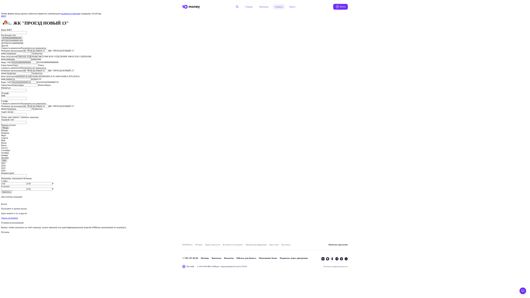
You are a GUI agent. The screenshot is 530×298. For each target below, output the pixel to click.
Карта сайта (274, 245)
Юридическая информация (256, 245)
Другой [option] (4, 45)
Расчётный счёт (8, 35)
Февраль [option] (5, 133)
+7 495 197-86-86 (190, 258)
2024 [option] (3, 165)
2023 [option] (3, 163)
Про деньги (285, 245)
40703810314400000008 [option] (12, 43)
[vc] (346, 258)
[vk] (323, 258)
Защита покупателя (212, 245)
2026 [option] (3, 170)
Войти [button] (343, 7)
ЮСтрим (198, 245)
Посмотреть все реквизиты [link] (33, 48)
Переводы (263, 7)
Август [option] (4, 148)
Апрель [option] (4, 138)
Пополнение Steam (268, 258)
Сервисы (279, 7)
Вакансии (229, 258)
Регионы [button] (5, 232)
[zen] (341, 258)
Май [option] (3, 140)
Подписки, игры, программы (294, 258)
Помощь (205, 258)
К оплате (5, 186)
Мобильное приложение (338, 245)
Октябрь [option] (5, 153)
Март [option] (3, 135)
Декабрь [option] (5, 158)
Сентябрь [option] (5, 150)
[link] (3, 16)
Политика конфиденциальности (336, 266)
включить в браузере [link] (70, 13)
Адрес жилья (7, 112)
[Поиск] (237, 6)
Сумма (4, 181)
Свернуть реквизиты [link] (11, 48)
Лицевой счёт (7, 120)
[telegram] (337, 258)
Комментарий (7, 173)
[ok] (332, 258)
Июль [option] (3, 145)
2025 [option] (3, 168)
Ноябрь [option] (4, 155)
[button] (6, 192)
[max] (327, 258)
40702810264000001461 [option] (12, 40)
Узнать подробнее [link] (9, 218)
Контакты (216, 258)
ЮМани (216, 266)
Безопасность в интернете (233, 245)
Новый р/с (6, 88)
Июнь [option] (4, 143)
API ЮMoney (187, 245)
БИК (3, 96)
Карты (292, 7)
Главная (249, 7)
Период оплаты (8, 125)
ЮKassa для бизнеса (246, 258)
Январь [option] (4, 130)
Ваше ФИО (6, 30)
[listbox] (12, 38)
